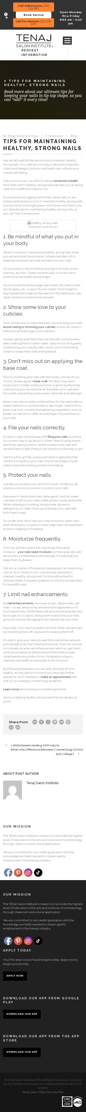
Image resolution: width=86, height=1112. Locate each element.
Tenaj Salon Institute (23, 136)
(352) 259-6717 (33, 23)
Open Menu (67, 41)
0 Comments (54, 136)
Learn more (11, 689)
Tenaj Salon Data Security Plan (43, 1092)
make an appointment (55, 677)
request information (34, 52)
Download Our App (21, 1013)
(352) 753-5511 (33, 7)
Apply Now (15, 975)
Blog (74, 136)
